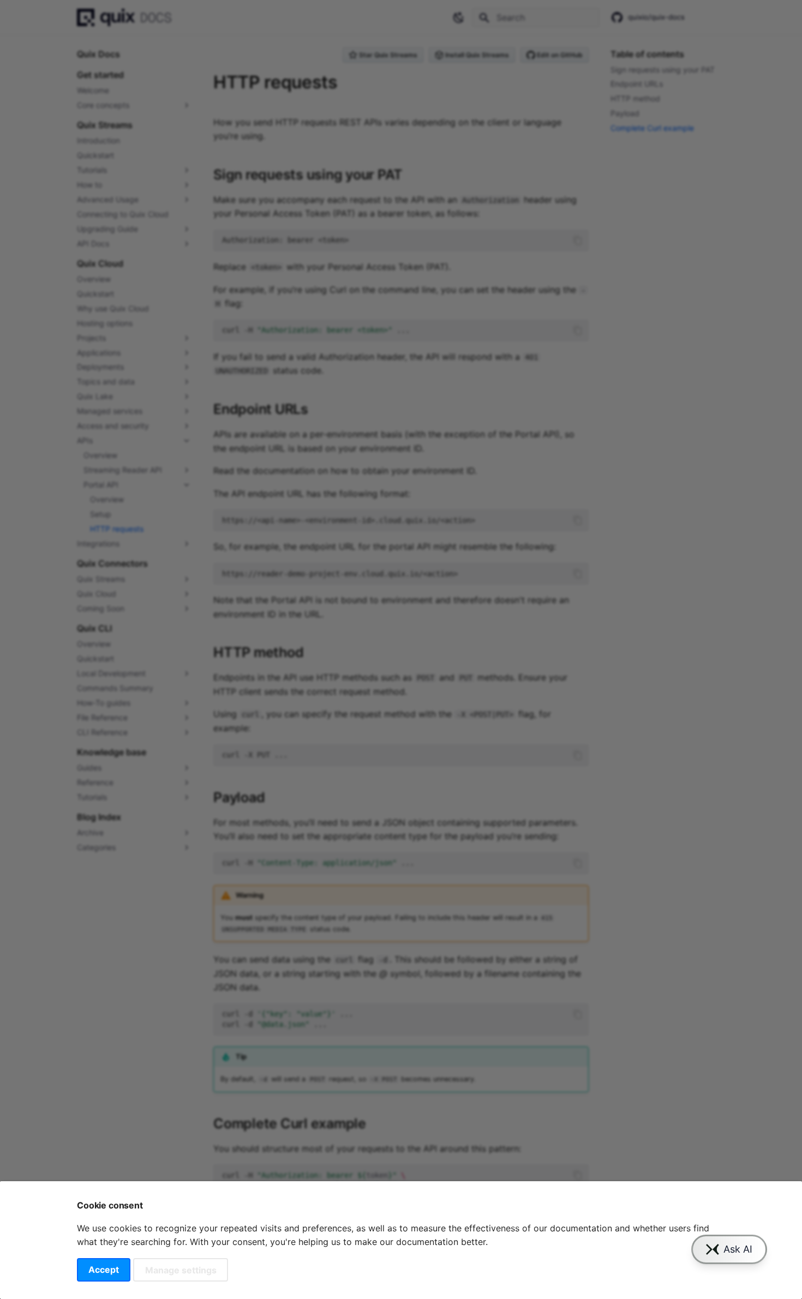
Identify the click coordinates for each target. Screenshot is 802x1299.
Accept (103, 1269)
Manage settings (181, 1269)
